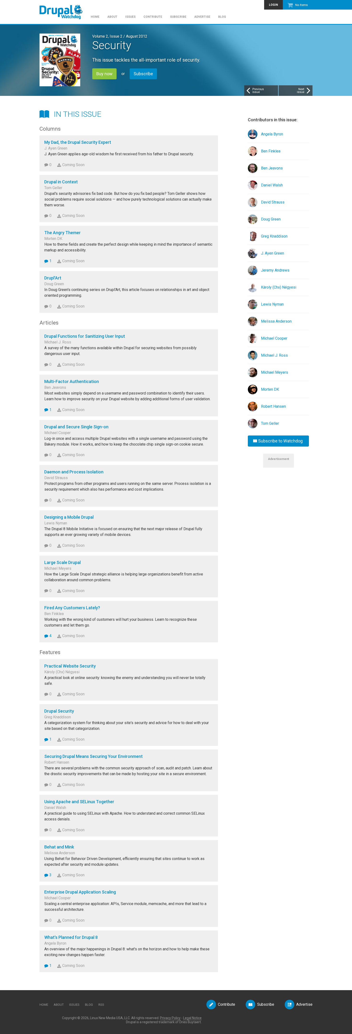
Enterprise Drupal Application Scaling (80, 892)
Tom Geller (270, 423)
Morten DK (270, 389)
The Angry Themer (62, 232)
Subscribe (178, 16)
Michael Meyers (274, 372)
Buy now (104, 73)
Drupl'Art (52, 277)
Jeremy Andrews (275, 270)
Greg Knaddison (274, 236)
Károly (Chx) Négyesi (278, 287)
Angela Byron (272, 134)
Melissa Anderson (276, 321)
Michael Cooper (274, 338)
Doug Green (271, 219)
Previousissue (258, 90)
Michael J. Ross (274, 355)
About (112, 16)
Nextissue (300, 90)
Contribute (152, 16)
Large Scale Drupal (62, 562)
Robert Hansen (273, 406)
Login (273, 4)
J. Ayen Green (272, 253)
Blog (222, 16)
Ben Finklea (270, 151)
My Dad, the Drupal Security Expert (77, 142)
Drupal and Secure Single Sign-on (76, 426)
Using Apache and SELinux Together (79, 801)
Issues (130, 16)
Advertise (202, 16)
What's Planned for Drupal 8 (71, 937)
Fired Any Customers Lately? (72, 607)
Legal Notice (192, 1018)
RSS (101, 1004)
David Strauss (272, 202)
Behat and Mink (59, 846)
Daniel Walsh (272, 185)
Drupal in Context (61, 181)
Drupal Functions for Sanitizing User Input (84, 336)
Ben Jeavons (272, 168)
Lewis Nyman (272, 304)
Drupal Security (59, 711)
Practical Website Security (70, 665)
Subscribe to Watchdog (280, 440)
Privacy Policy (170, 1018)
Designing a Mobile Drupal (69, 517)
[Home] (63, 9)
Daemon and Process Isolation (73, 471)
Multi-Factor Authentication (71, 381)
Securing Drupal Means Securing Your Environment (93, 756)
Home (95, 16)
